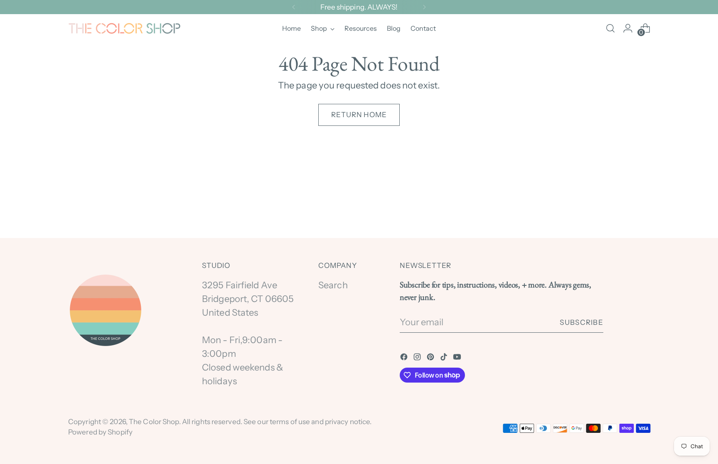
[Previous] (294, 7)
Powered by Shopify (100, 431)
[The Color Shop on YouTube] (458, 358)
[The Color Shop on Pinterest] (431, 358)
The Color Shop (154, 421)
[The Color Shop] (124, 28)
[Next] (424, 7)
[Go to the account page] (628, 28)
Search (333, 285)
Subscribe (581, 322)
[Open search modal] (610, 28)
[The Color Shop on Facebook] (405, 358)
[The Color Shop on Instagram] (418, 358)
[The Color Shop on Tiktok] (445, 358)
